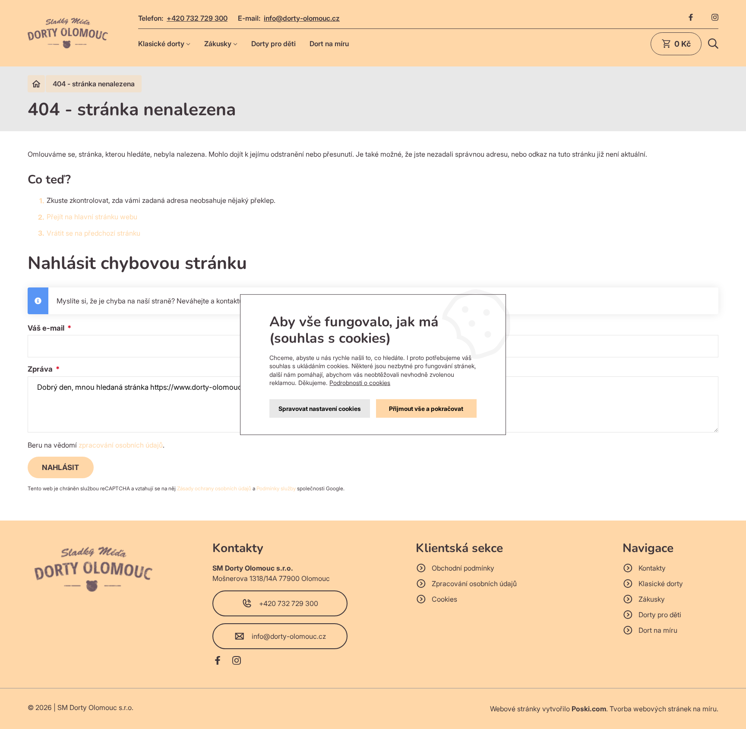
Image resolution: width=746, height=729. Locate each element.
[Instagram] (714, 18)
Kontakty (652, 568)
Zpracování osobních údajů (474, 583)
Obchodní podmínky (463, 568)
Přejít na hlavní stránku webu (92, 216)
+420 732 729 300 (197, 18)
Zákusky (217, 43)
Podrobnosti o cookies (359, 382)
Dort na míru (329, 43)
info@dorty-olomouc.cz (302, 18)
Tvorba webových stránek (650, 708)
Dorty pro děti (273, 43)
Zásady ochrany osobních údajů (214, 488)
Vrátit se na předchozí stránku (93, 233)
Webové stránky (515, 708)
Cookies (444, 599)
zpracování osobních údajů (121, 445)
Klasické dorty (161, 43)
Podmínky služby (276, 488)
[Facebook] (690, 18)
